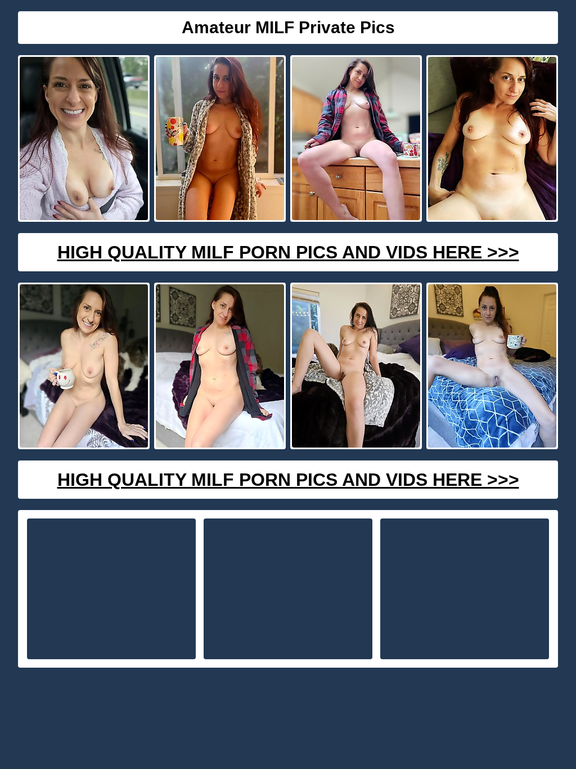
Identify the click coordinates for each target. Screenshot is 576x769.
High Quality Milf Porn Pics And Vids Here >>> (288, 252)
